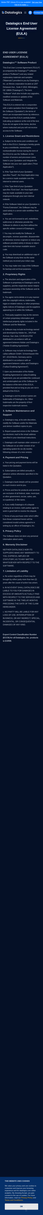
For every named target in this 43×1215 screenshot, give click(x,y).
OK (21, 1206)
